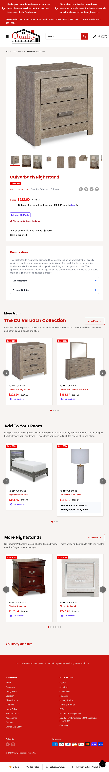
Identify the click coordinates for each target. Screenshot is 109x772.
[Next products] (103, 373)
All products (18, 51)
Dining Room (12, 700)
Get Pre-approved (18, 235)
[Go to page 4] (58, 410)
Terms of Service (67, 704)
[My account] (94, 36)
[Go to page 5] (58, 627)
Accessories (11, 718)
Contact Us (64, 691)
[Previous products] (6, 373)
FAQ (61, 709)
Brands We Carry (14, 726)
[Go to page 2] (53, 410)
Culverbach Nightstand (19, 389)
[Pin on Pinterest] (86, 189)
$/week (48, 230)
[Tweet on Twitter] (92, 189)
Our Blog (63, 725)
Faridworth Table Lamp (70, 495)
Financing (10, 687)
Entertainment (12, 713)
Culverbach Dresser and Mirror (74, 389)
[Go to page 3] (55, 410)
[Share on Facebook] (81, 189)
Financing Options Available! (26, 221)
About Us (63, 687)
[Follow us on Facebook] (8, 744)
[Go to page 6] (60, 627)
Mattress (10, 704)
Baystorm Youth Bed (18, 495)
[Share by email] (97, 189)
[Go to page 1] (51, 410)
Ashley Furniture (19, 189)
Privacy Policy (66, 700)
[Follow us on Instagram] (13, 744)
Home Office (11, 709)
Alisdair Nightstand (17, 606)
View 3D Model (21, 215)
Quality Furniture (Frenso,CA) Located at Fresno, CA (78, 719)
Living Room (11, 691)
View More (93, 321)
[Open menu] (7, 36)
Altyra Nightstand (68, 606)
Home (8, 51)
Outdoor (9, 722)
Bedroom (10, 696)
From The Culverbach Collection (45, 189)
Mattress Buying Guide (70, 713)
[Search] (84, 36)
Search (62, 682)
